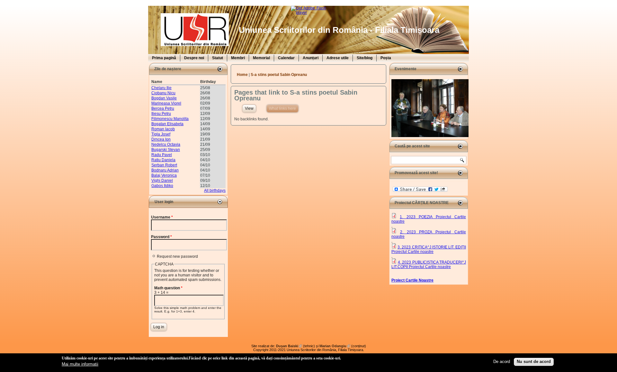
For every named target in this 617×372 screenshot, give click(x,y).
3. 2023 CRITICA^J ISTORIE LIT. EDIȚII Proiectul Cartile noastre (428, 249)
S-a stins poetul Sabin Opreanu (279, 74)
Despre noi (194, 58)
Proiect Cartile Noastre (412, 280)
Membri (238, 58)
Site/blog (364, 58)
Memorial (261, 58)
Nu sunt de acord (534, 361)
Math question (168, 288)
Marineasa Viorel (166, 103)
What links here (283, 108)
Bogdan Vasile (164, 98)
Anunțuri (310, 58)
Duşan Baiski (289, 346)
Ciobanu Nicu (163, 93)
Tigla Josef (160, 134)
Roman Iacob (163, 129)
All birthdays (215, 190)
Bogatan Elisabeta (167, 124)
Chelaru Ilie (161, 88)
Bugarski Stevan (165, 149)
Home (242, 74)
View (249, 108)
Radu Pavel (161, 155)
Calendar (286, 58)
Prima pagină (164, 58)
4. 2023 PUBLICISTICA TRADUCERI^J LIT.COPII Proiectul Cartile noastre (428, 264)
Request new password (177, 256)
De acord (501, 361)
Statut (217, 58)
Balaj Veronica (164, 175)
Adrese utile (337, 58)
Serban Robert (164, 165)
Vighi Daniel (162, 180)
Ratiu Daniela (163, 160)
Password (161, 237)
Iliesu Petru (161, 113)
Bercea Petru (162, 108)
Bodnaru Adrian (165, 170)
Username (162, 217)
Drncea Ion (161, 139)
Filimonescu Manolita (170, 118)
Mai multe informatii (80, 363)
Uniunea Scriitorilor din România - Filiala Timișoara (339, 30)
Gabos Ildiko (162, 185)
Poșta (385, 58)
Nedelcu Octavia (165, 144)
